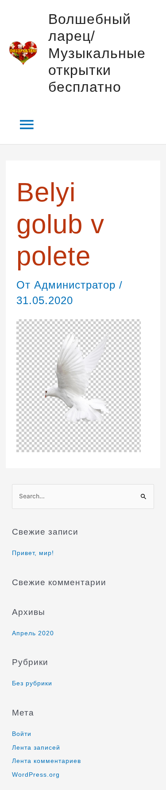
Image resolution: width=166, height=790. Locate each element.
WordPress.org (36, 774)
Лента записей (36, 747)
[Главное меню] (27, 125)
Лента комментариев (46, 761)
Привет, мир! (33, 553)
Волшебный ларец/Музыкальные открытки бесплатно (97, 53)
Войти (21, 734)
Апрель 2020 (33, 633)
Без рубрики (32, 683)
